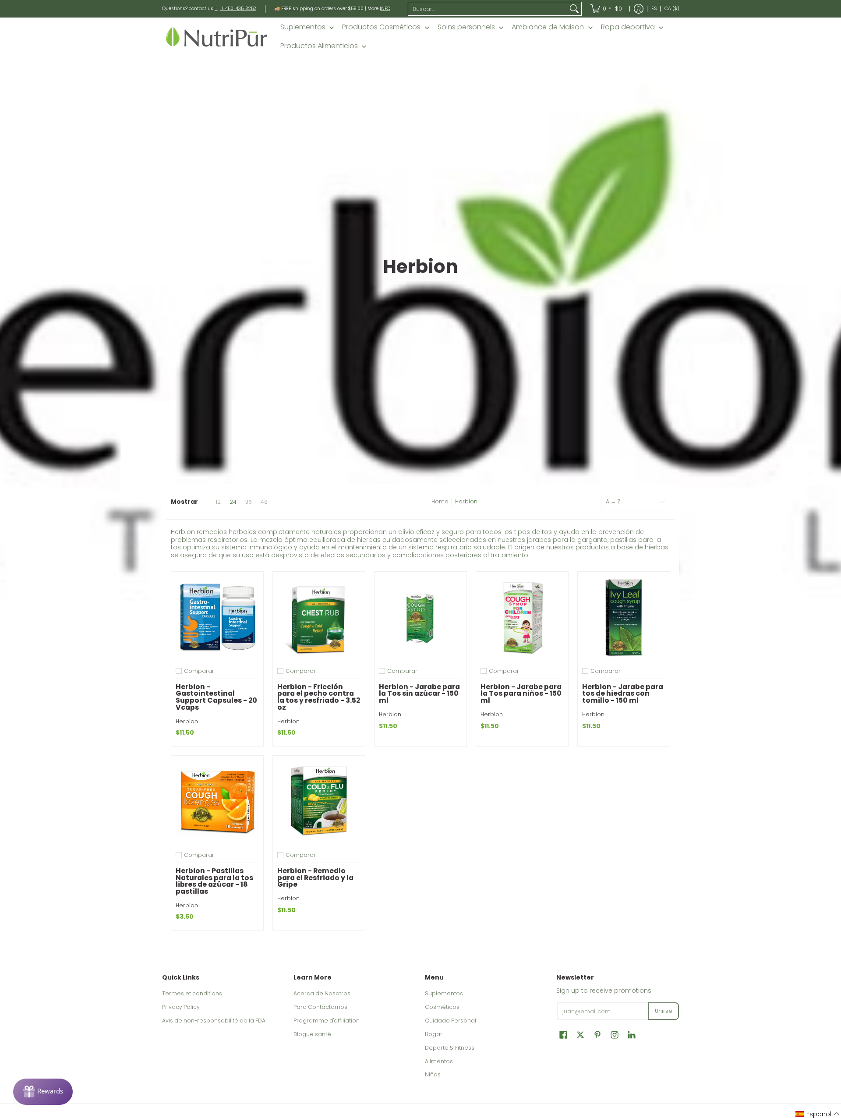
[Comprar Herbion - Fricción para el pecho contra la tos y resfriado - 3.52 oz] (318, 617)
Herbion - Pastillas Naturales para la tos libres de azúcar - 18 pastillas (214, 881)
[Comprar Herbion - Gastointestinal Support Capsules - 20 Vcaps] (217, 617)
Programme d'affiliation (326, 1020)
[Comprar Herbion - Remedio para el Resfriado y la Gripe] (318, 801)
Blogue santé (312, 1034)
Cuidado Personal (450, 1020)
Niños (433, 1074)
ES (654, 8)
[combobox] (488, 8)
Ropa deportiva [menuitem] (628, 27)
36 (248, 502)
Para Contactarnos (320, 1007)
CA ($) (671, 8)
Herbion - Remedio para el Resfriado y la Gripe (315, 878)
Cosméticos (442, 1007)
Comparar (199, 671)
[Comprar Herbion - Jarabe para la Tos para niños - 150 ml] (522, 617)
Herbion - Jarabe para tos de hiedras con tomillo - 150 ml (622, 694)
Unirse (663, 1011)
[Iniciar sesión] (638, 9)
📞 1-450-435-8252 (235, 8)
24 (233, 502)
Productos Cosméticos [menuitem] (381, 27)
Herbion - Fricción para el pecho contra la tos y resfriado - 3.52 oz (318, 697)
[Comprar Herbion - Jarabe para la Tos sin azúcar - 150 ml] (420, 617)
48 (264, 502)
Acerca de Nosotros (321, 993)
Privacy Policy (181, 1007)
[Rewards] (43, 1092)
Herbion (466, 501)
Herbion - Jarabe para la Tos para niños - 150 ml (521, 694)
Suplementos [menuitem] (302, 27)
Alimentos (439, 1061)
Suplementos (444, 993)
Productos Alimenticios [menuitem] (319, 46)
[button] (563, 1034)
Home (440, 501)
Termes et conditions (192, 993)
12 (218, 502)
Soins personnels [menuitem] (466, 27)
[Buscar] (574, 8)
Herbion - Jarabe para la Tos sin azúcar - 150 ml (419, 694)
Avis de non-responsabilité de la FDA (213, 1020)
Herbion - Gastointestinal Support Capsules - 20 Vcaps (216, 697)
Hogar (433, 1034)
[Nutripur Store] (217, 37)
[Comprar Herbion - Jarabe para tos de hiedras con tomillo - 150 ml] (623, 617)
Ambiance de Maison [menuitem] (548, 27)
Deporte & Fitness (449, 1047)
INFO (385, 8)
